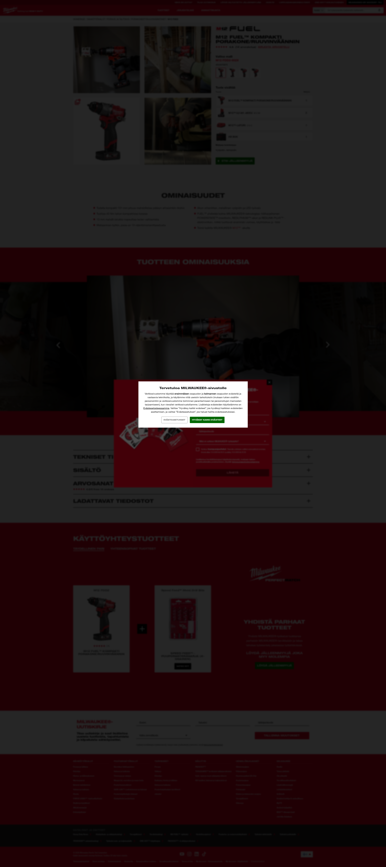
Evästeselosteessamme (156, 408)
